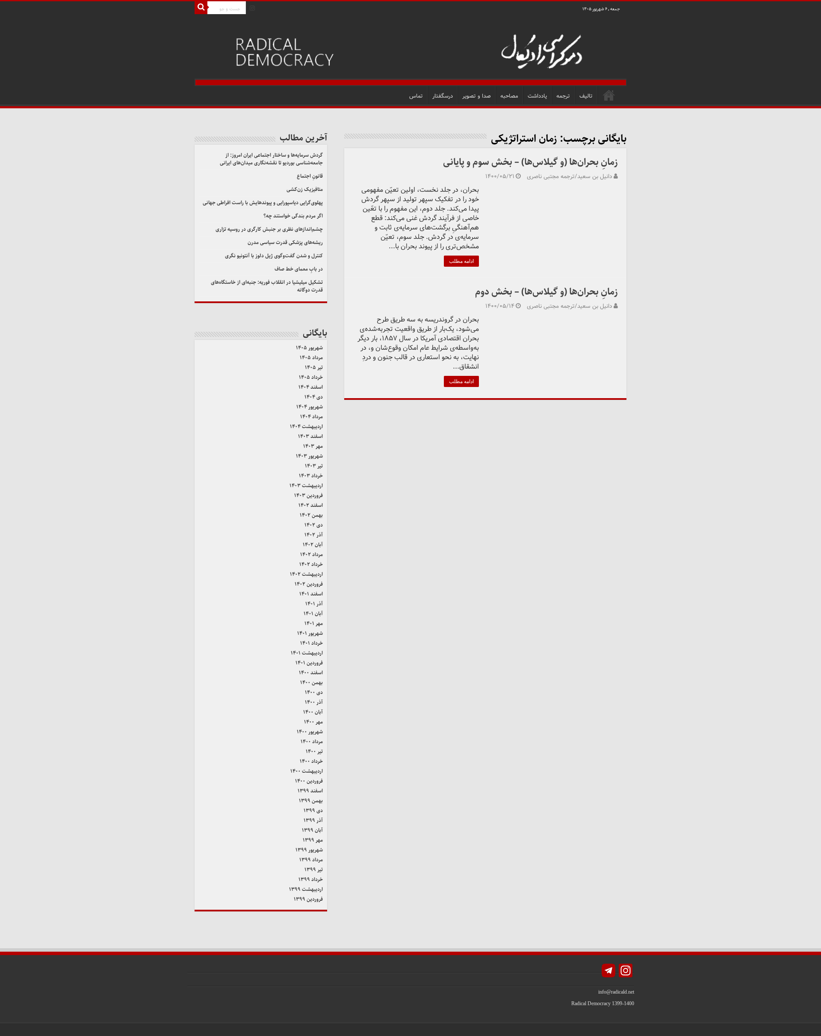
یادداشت (537, 96)
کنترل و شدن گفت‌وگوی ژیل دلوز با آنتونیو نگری (274, 256)
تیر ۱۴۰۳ (314, 466)
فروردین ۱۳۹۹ (308, 899)
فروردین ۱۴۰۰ (309, 781)
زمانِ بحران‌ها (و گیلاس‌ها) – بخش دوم (546, 291)
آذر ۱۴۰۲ (313, 535)
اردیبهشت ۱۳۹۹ (306, 889)
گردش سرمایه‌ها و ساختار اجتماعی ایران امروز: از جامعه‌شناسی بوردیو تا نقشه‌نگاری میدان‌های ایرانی (271, 159)
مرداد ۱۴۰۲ (311, 555)
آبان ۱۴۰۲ (313, 545)
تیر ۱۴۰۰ (314, 751)
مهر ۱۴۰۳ (313, 446)
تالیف (586, 96)
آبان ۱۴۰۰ (313, 712)
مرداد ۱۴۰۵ (311, 358)
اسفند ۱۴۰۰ (311, 673)
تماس (416, 96)
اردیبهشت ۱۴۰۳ (306, 486)
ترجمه (563, 96)
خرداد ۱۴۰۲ (311, 564)
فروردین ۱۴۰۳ (308, 495)
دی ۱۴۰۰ (314, 692)
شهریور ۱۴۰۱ (310, 633)
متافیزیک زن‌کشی (304, 189)
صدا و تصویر (476, 96)
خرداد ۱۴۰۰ (311, 761)
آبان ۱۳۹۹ (312, 830)
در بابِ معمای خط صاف (299, 269)
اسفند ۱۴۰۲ (310, 505)
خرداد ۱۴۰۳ (311, 476)
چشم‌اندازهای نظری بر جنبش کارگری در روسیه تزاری (269, 229)
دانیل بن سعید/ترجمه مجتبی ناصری (569, 176)
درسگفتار (442, 96)
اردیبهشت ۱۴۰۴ (306, 427)
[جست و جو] (201, 7)
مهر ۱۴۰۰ (313, 722)
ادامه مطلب (461, 261)
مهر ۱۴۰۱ (313, 623)
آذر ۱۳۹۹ (313, 820)
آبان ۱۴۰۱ (313, 614)
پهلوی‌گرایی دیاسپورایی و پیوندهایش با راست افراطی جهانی (263, 203)
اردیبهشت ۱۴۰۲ (306, 574)
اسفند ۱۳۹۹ (310, 791)
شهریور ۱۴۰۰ (310, 732)
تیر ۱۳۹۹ (313, 870)
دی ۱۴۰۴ (313, 397)
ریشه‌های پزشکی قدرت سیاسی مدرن (285, 242)
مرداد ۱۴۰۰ (312, 742)
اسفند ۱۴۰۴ (310, 387)
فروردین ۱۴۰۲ (309, 584)
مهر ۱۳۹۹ (313, 840)
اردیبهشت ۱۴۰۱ (307, 653)
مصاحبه (509, 96)
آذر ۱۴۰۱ (314, 604)
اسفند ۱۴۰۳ (310, 436)
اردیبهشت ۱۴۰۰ (306, 771)
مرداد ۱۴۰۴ (311, 417)
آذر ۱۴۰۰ (314, 702)
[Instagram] (252, 8)
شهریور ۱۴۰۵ (309, 348)
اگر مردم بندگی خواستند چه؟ (293, 216)
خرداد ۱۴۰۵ (311, 377)
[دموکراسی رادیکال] (410, 50)
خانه (609, 95)
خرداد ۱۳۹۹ (310, 879)
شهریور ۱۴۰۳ (309, 456)
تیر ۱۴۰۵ (314, 367)
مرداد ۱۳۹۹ (311, 860)
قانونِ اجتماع (310, 176)
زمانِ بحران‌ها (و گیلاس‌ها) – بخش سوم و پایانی (530, 162)
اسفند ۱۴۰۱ (311, 594)
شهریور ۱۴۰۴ (309, 407)
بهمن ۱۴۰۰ (311, 683)
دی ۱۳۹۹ (313, 811)
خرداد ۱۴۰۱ (311, 643)
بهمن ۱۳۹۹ (311, 801)
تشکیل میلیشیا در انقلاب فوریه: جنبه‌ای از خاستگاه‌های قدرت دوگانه (267, 286)
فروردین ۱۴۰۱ (309, 663)
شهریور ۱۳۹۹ (309, 850)
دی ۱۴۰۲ (313, 525)
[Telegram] (608, 971)
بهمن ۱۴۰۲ (311, 515)
